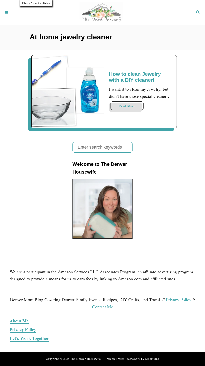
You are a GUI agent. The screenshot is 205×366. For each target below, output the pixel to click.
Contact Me (102, 307)
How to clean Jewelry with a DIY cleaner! (135, 77)
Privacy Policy (178, 299)
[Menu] (6, 12)
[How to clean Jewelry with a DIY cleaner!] (68, 91)
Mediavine (152, 359)
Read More (131, 106)
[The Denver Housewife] (102, 12)
